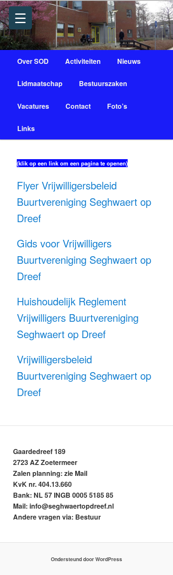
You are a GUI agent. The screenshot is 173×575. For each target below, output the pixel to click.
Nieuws (129, 61)
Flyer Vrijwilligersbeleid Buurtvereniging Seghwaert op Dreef (84, 201)
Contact (78, 106)
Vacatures (33, 106)
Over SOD (33, 61)
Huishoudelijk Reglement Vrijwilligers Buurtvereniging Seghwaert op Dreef (78, 317)
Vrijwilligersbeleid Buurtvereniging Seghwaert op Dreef (84, 375)
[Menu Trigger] (20, 17)
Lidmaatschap (40, 83)
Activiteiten (83, 61)
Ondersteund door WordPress (86, 559)
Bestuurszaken (103, 83)
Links (26, 128)
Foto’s (117, 106)
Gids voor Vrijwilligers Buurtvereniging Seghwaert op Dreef (84, 259)
